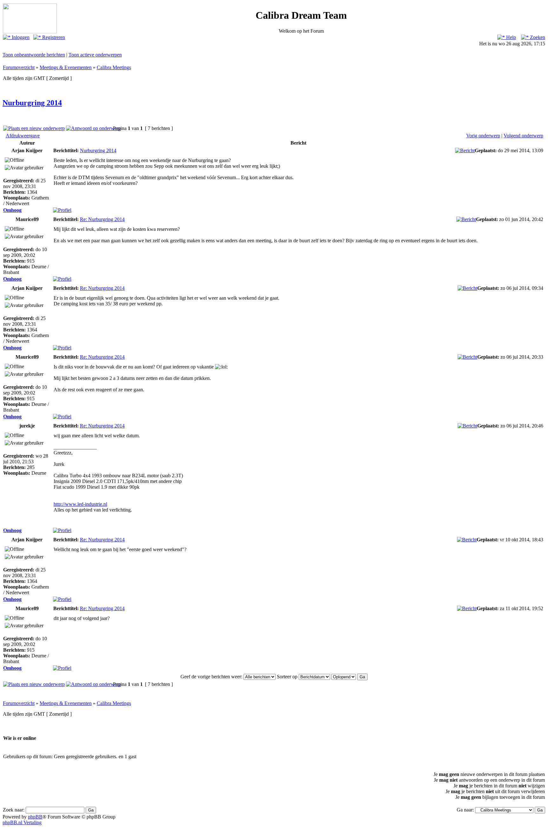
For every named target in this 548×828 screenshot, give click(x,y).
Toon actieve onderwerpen (95, 54)
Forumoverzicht (19, 67)
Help (510, 37)
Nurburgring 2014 (32, 103)
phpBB (35, 816)
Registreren (53, 37)
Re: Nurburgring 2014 (102, 219)
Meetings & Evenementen (66, 67)
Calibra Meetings (114, 67)
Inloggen (19, 37)
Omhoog (12, 210)
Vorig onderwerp (483, 135)
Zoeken (537, 37)
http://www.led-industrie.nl (80, 504)
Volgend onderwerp (523, 135)
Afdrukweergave (23, 135)
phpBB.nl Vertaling (22, 822)
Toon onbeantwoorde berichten (34, 54)
